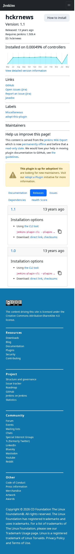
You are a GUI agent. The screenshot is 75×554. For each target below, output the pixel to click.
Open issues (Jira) (16, 89)
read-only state (14, 148)
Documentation (17, 193)
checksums (50, 237)
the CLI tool (31, 226)
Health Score (39, 200)
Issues (53, 193)
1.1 (13, 209)
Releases (38, 193)
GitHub (9, 85)
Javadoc (10, 97)
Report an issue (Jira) (18, 93)
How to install (56, 18)
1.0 (13, 251)
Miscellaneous (14, 112)
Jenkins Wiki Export (55, 140)
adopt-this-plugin (16, 116)
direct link (36, 237)
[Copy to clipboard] (59, 231)
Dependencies (17, 200)
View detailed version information (26, 70)
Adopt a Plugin (34, 177)
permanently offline (34, 144)
